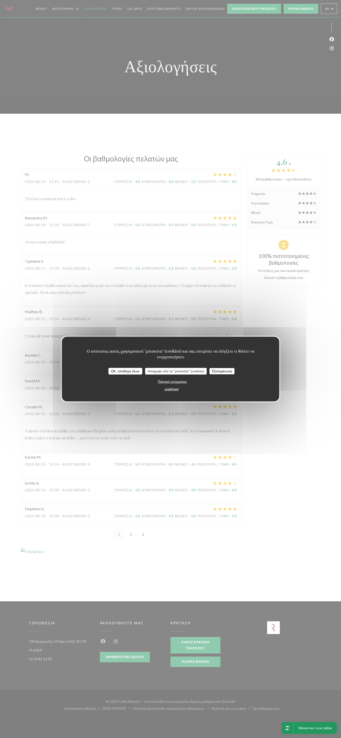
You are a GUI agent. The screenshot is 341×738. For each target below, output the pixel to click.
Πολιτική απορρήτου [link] (172, 382)
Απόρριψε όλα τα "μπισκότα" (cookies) (176, 371)
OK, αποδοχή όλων (125, 371)
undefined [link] (171, 389)
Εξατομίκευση (222, 371)
